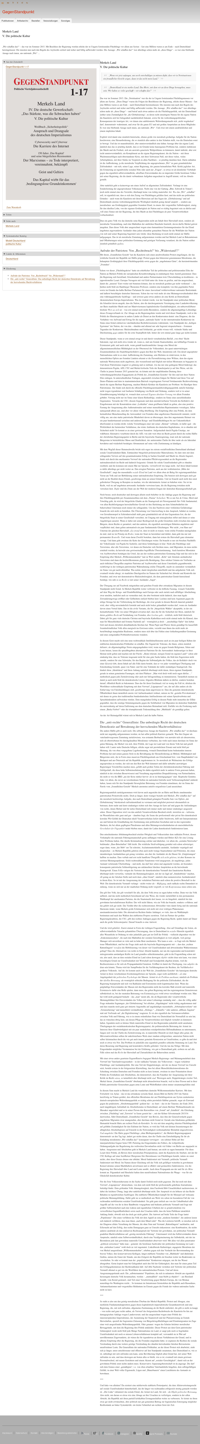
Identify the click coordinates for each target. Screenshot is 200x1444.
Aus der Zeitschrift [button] (14, 61)
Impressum (7, 1433)
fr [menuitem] (13, 2)
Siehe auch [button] (10, 221)
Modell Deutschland (15, 240)
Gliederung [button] (11, 268)
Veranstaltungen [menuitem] (50, 20)
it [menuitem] (17, 2)
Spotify (139, 1433)
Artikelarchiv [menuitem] (22, 20)
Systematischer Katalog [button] (16, 235)
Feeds (86, 1433)
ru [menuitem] (27, 2)
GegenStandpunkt (18, 11)
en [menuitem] (3, 2)
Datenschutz (21, 1433)
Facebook (109, 1433)
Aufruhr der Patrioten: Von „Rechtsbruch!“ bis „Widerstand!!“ (38, 275)
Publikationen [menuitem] (8, 20)
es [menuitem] (8, 2)
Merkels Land (12, 225)
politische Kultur (13, 243)
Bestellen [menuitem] (36, 20)
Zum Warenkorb (14, 207)
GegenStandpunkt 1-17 (17, 66)
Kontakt (34, 1433)
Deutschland (12, 258)
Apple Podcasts (156, 1433)
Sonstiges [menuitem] (65, 20)
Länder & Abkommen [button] (15, 253)
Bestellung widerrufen (67, 1433)
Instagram (124, 1433)
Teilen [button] (8, 214)
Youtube (173, 1433)
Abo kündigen (47, 1433)
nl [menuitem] (22, 2)
